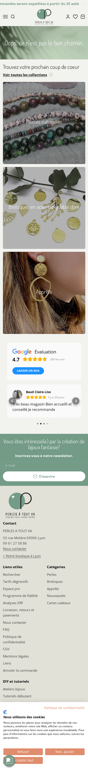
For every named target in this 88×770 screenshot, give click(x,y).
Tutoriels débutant (17, 696)
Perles (51, 574)
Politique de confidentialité (14, 639)
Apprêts (53, 588)
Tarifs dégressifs (15, 581)
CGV (6, 649)
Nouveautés (56, 595)
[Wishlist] (75, 16)
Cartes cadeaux (58, 603)
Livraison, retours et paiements (18, 612)
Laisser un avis (28, 371)
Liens (7, 663)
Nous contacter (14, 548)
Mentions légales (16, 656)
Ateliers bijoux (14, 689)
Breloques (55, 581)
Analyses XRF (13, 603)
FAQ (6, 629)
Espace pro (11, 588)
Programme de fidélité (20, 595)
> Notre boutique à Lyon (22, 556)
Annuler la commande (20, 670)
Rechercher (11, 574)
